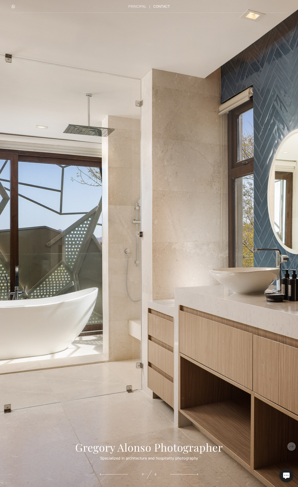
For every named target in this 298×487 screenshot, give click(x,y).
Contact (161, 6)
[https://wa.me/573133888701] (13, 6)
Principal (137, 6)
